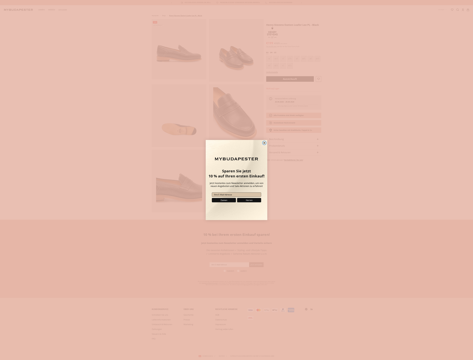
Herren (249, 200)
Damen (224, 200)
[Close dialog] (264, 143)
